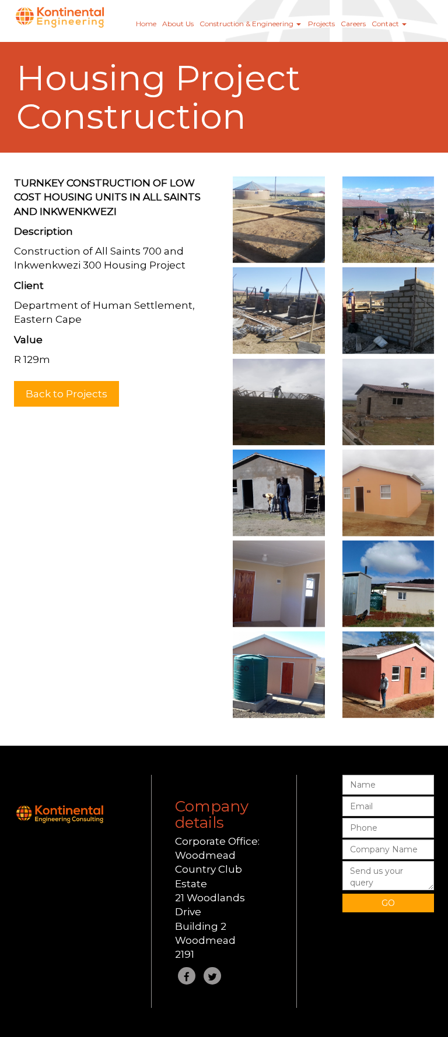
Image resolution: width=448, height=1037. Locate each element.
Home (146, 23)
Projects (321, 23)
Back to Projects (66, 394)
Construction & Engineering (247, 23)
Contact (386, 23)
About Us (178, 23)
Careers (353, 23)
